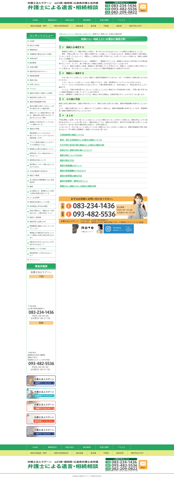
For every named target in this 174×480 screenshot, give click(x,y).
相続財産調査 (34, 76)
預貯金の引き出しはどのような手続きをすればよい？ (42, 243)
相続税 (119, 26)
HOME (35, 20)
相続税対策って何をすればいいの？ (41, 254)
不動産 (106, 26)
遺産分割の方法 (67, 160)
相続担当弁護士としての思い (40, 202)
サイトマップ (34, 260)
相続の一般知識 (35, 217)
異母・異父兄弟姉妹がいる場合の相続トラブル (81, 140)
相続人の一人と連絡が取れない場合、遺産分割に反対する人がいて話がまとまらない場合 (42, 115)
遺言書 (93, 26)
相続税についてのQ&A (38, 249)
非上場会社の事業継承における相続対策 (42, 181)
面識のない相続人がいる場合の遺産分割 (78, 186)
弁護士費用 (104, 20)
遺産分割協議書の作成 (38, 102)
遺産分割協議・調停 (38, 26)
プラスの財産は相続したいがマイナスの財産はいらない (42, 143)
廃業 (31, 186)
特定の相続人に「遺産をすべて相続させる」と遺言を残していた (42, 212)
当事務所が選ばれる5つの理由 (41, 54)
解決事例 (87, 20)
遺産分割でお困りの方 (38, 97)
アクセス (121, 20)
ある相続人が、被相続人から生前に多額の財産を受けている (42, 192)
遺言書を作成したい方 (38, 160)
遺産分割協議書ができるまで (73, 171)
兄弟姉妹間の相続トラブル (72, 135)
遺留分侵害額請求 (61, 26)
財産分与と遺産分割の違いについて (76, 150)
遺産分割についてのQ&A (71, 155)
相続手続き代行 (135, 26)
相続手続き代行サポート (38, 71)
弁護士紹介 (69, 20)
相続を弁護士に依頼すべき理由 (41, 93)
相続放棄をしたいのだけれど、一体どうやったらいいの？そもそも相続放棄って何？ (42, 135)
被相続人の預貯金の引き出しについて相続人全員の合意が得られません (42, 235)
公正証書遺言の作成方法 (38, 171)
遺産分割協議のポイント (71, 165)
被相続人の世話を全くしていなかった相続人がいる (42, 123)
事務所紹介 (52, 20)
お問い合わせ (34, 84)
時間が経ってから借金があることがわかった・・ (42, 154)
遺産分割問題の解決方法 (71, 176)
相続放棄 (79, 26)
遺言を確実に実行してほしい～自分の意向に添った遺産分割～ (42, 107)
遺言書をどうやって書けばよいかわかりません (42, 166)
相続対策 (120, 453)
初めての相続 (34, 45)
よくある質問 (34, 197)
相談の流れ (34, 80)
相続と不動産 (34, 175)
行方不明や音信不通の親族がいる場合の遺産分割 (82, 145)
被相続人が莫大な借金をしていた (42, 149)
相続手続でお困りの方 (38, 222)
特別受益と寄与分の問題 (38, 206)
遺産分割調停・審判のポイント (74, 181)
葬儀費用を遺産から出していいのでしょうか (42, 227)
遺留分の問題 (34, 129)
